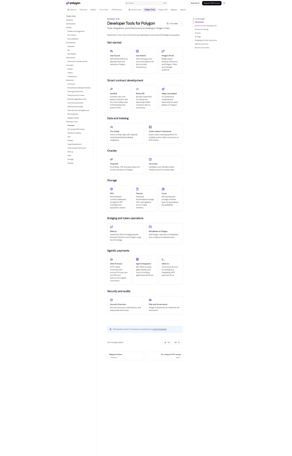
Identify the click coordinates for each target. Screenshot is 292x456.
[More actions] (181, 23)
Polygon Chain (150, 10)
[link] (119, 60)
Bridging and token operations (206, 40)
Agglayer (174, 10)
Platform (73, 10)
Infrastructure (136, 10)
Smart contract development (206, 26)
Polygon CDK (162, 10)
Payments (83, 10)
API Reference (117, 10)
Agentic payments (201, 44)
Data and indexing (201, 29)
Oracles (198, 33)
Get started (199, 22)
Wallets (93, 10)
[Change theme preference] (224, 3)
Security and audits (202, 48)
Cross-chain (103, 10)
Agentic (183, 10)
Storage (198, 37)
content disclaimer (159, 329)
